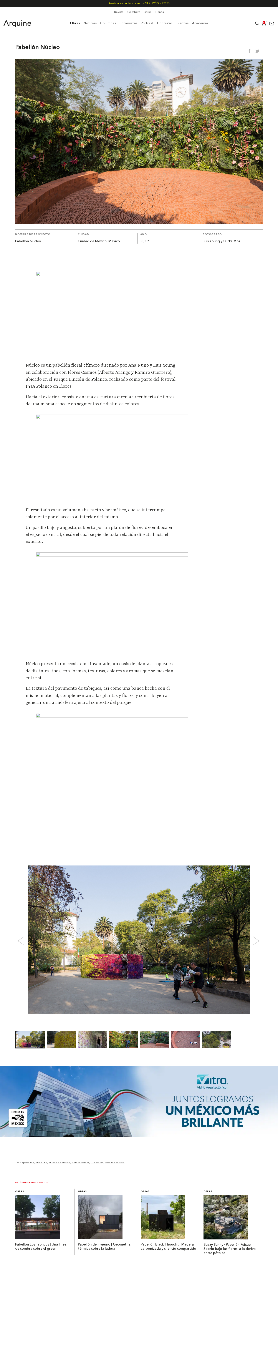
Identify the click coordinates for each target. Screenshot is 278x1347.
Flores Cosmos (80, 1162)
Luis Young (97, 1162)
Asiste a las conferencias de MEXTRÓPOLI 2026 (139, 3)
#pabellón (28, 1162)
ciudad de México (59, 1162)
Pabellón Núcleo (114, 1162)
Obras (19, 1192)
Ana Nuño (41, 1162)
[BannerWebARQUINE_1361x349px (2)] (139, 1136)
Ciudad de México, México (99, 241)
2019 (144, 241)
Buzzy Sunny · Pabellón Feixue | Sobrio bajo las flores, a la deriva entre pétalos (230, 1249)
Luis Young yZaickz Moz (221, 241)
